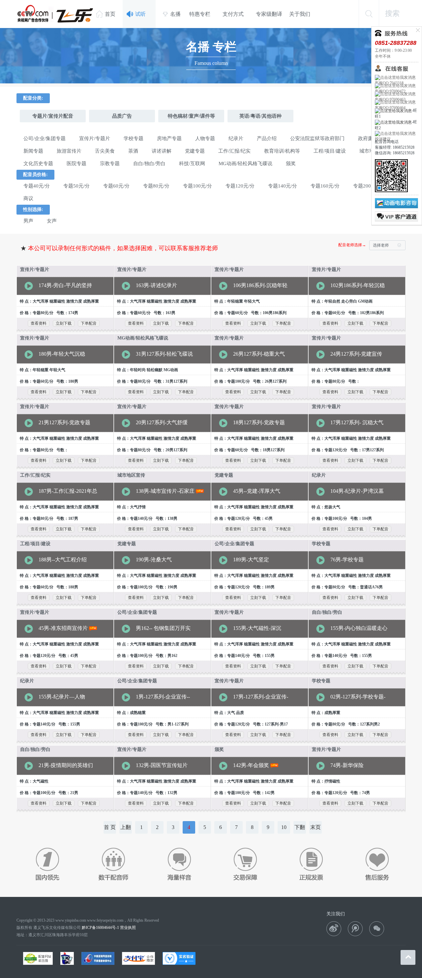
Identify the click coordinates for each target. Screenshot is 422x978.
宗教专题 (110, 163)
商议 (28, 198)
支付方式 (233, 14)
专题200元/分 (367, 186)
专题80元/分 (156, 186)
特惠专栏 (199, 14)
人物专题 (205, 138)
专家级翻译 (269, 14)
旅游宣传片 (69, 151)
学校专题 (133, 138)
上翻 (125, 827)
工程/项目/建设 (330, 151)
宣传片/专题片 (94, 138)
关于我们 (299, 14)
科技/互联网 (192, 163)
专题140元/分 (282, 186)
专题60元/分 (116, 186)
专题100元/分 (197, 186)
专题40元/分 (36, 186)
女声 (52, 220)
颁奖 (291, 163)
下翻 (299, 827)
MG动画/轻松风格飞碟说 (245, 163)
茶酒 (133, 151)
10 (283, 827)
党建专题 (195, 151)
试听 (136, 14)
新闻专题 (33, 151)
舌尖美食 (105, 151)
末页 (315, 827)
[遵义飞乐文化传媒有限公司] (55, 14)
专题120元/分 (240, 186)
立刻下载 (64, 323)
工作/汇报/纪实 (234, 151)
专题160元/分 (325, 186)
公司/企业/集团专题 (44, 138)
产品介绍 (267, 138)
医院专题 (76, 163)
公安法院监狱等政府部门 (317, 138)
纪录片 (235, 138)
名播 (172, 14)
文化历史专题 (38, 163)
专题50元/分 (76, 186)
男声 (28, 220)
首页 (105, 13)
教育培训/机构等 (282, 151)
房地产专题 (169, 138)
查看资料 (38, 323)
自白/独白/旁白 (149, 163)
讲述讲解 (161, 151)
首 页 (110, 827)
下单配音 (89, 323)
